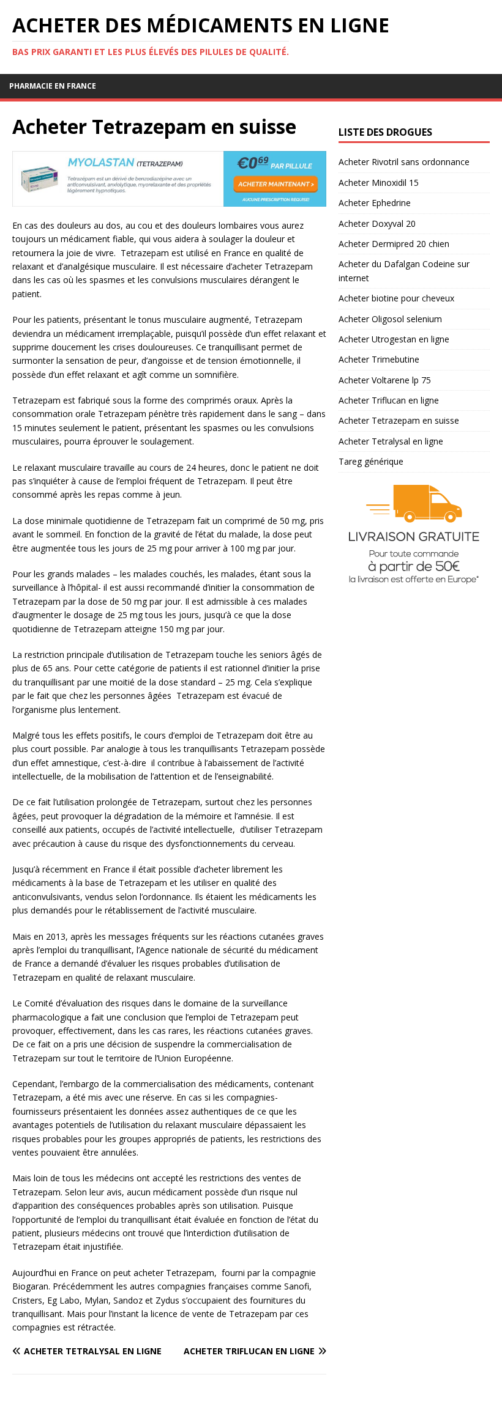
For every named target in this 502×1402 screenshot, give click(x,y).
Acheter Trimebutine (379, 359)
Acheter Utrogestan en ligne (394, 339)
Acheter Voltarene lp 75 (385, 380)
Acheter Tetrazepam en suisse (399, 420)
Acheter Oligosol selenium (390, 319)
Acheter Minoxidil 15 (379, 182)
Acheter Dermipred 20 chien (394, 243)
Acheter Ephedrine (375, 202)
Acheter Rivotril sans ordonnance (404, 162)
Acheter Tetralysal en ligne (391, 441)
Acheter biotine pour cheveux (396, 298)
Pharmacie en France (52, 86)
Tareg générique (371, 461)
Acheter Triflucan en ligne (389, 400)
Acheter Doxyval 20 (377, 223)
